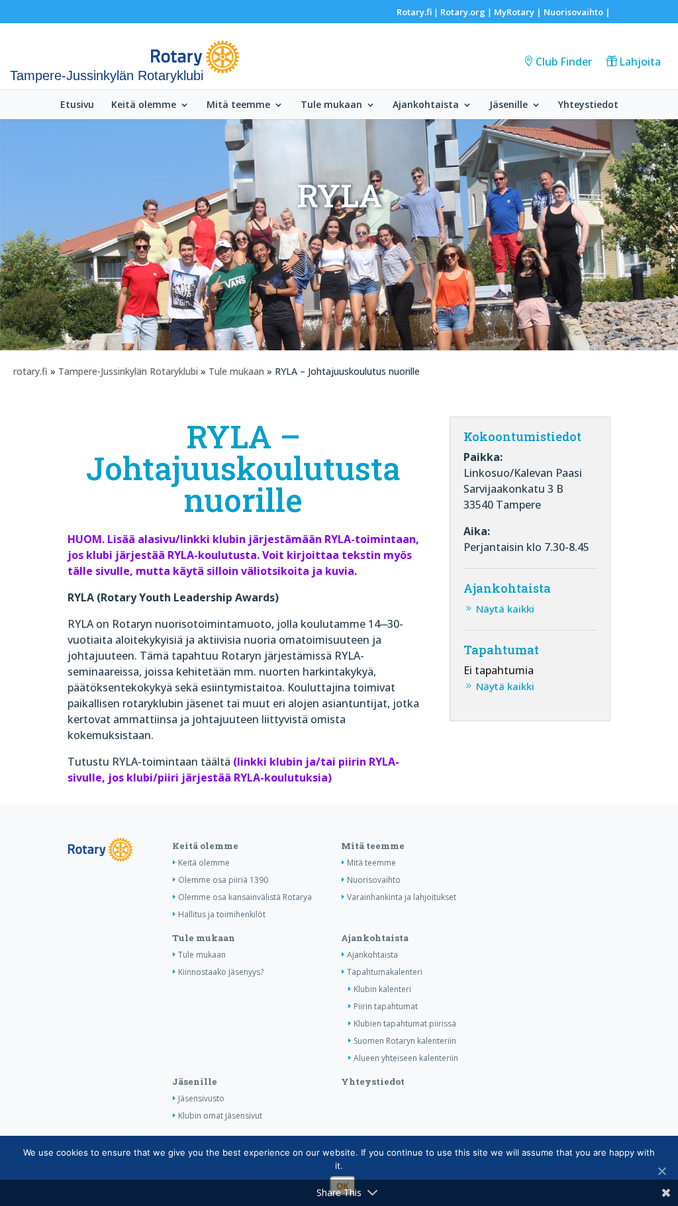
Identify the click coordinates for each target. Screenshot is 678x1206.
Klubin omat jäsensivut (220, 1115)
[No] (661, 1171)
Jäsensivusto (201, 1098)
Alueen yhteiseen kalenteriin (406, 1058)
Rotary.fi (414, 12)
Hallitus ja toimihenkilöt (222, 914)
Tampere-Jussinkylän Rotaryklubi (128, 371)
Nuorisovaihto (573, 12)
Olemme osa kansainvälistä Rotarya (245, 897)
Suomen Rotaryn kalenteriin (405, 1040)
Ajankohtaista (426, 105)
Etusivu (77, 105)
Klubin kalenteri (382, 989)
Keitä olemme (143, 105)
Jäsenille (508, 105)
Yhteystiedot (588, 105)
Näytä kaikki (505, 608)
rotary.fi (30, 371)
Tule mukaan (331, 105)
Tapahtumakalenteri (384, 972)
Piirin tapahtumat (386, 1006)
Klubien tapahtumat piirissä (405, 1023)
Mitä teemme (238, 105)
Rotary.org (462, 12)
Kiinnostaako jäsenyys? (221, 972)
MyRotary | (519, 12)
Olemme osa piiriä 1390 (223, 879)
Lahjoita (640, 61)
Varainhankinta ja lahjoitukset (401, 897)
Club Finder (564, 61)
